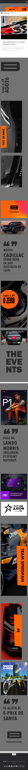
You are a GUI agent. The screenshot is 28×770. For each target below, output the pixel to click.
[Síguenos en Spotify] (12, 766)
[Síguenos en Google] (23, 766)
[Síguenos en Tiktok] (7, 766)
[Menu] (26, 1)
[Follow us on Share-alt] (5, 766)
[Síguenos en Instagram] (19, 766)
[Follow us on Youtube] (16, 766)
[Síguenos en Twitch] (21, 766)
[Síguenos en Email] (9, 766)
